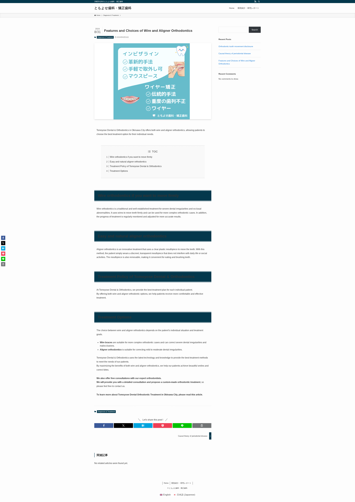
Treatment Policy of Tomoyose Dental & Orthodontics (136, 166)
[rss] (255, 1)
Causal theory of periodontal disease (235, 53)
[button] (103, 425)
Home (166, 483)
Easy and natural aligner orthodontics (128, 161)
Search (255, 30)
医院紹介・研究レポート (181, 483)
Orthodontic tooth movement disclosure (236, 46)
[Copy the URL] (201, 425)
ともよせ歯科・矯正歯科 (112, 8)
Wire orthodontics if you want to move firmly (131, 157)
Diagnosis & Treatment (105, 37)
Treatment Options (119, 171)
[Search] (259, 1)
